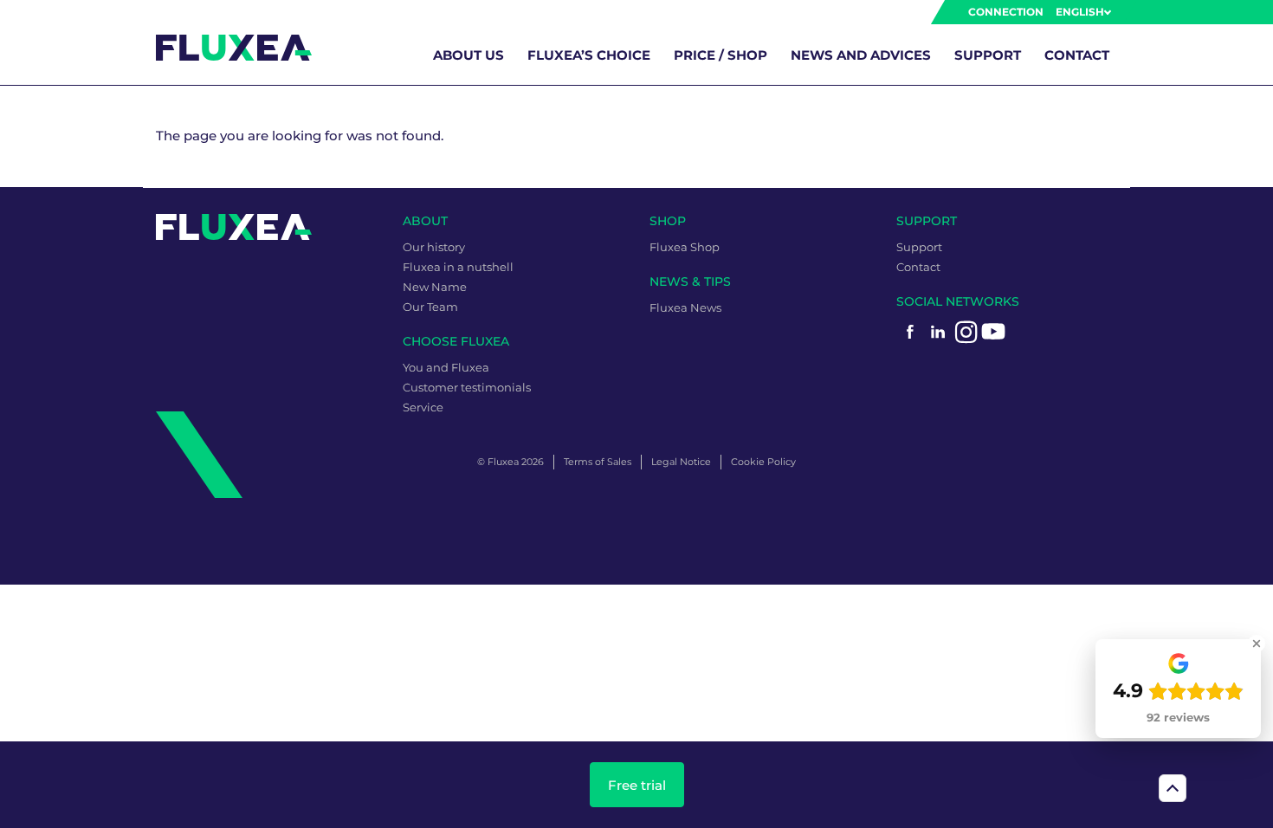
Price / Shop (720, 55)
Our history (434, 247)
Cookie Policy (763, 462)
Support (987, 55)
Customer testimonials (467, 387)
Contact (1076, 55)
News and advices (861, 55)
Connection (1006, 11)
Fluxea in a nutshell (458, 267)
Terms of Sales (597, 462)
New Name (435, 287)
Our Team (430, 307)
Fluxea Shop (684, 247)
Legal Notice (681, 462)
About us (468, 55)
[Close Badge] (1256, 643)
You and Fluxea (446, 367)
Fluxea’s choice (588, 55)
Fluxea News (685, 307)
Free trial (637, 785)
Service (423, 407)
